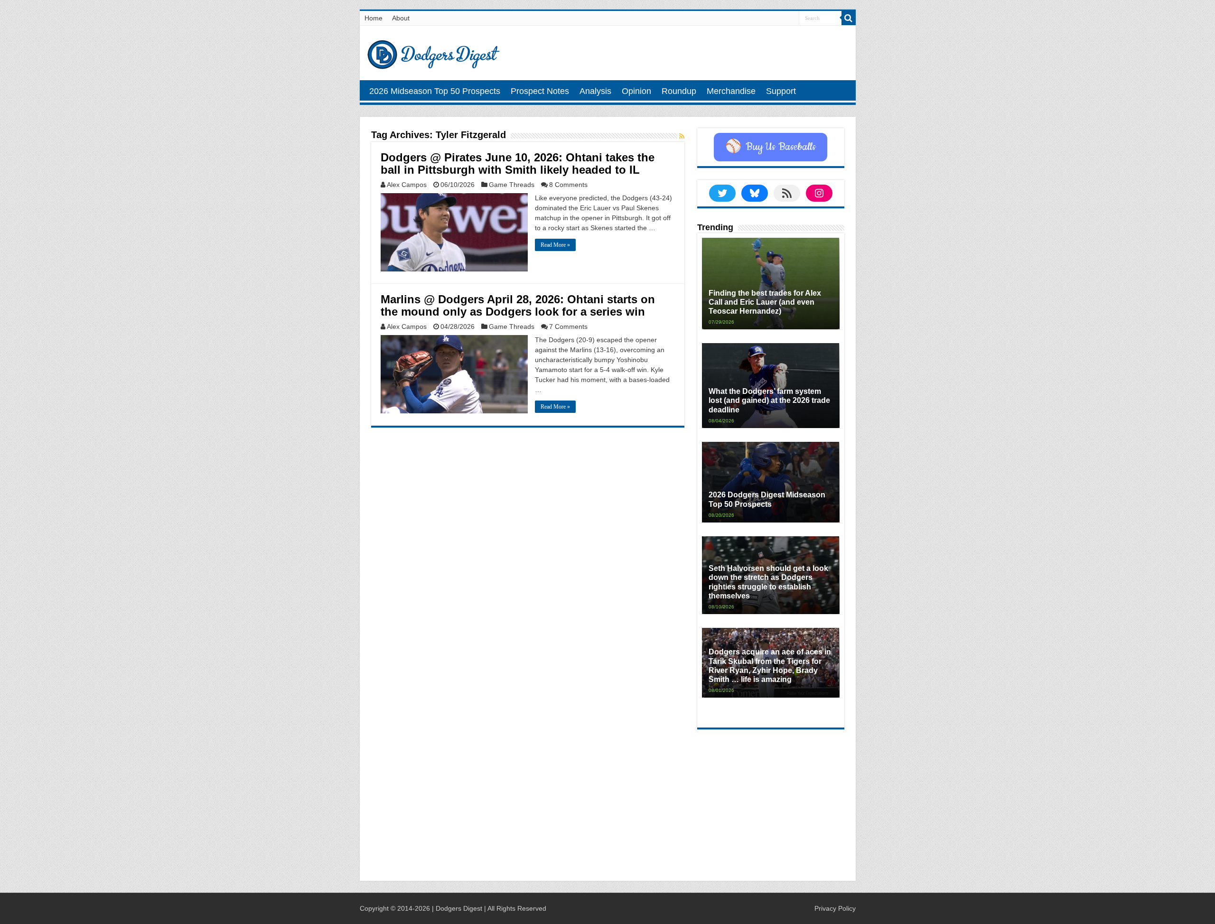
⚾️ (770, 147)
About (401, 18)
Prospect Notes (540, 91)
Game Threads (511, 184)
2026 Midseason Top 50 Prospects (434, 91)
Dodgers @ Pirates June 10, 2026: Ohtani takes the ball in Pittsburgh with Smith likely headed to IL (517, 163)
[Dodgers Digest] (433, 52)
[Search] (848, 18)
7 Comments (568, 326)
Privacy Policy (835, 908)
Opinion (636, 91)
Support (781, 91)
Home (373, 18)
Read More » (555, 245)
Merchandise (731, 91)
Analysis (595, 91)
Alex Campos (407, 184)
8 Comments (568, 184)
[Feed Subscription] (681, 136)
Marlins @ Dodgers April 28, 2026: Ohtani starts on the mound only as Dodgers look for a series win (518, 305)
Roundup (679, 91)
